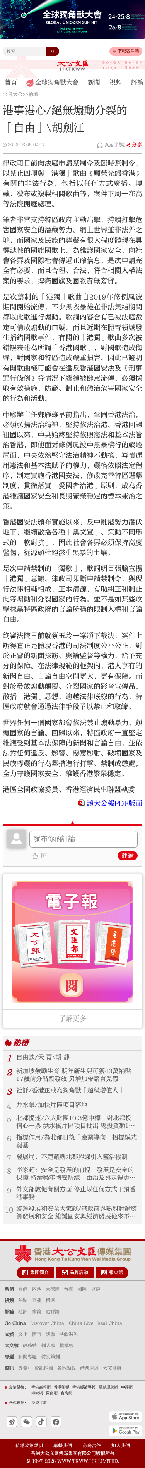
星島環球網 (108, 1387)
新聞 (9, 1289)
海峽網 (37, 1393)
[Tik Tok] (41, 1421)
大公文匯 (72, 65)
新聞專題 (27, 1356)
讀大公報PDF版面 (114, 803)
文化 (22, 1334)
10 (9, 1210)
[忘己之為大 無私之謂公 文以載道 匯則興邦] (122, 65)
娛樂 (50, 1334)
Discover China (47, 1323)
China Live (81, 1323)
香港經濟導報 (84, 1387)
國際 (82, 1289)
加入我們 (120, 1445)
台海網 (66, 1393)
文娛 (9, 1334)
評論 (127, 855)
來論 (36, 1312)
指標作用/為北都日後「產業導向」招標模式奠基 (76, 1141)
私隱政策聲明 (29, 1445)
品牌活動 (79, 1272)
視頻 (9, 1300)
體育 (36, 1334)
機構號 (66, 1345)
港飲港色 (68, 1334)
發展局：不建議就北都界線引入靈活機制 (72, 1156)
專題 (9, 1356)
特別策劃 (50, 1356)
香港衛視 (61, 1387)
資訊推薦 (43, 1368)
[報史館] (104, 1272)
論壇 (33, 94)
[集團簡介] (25, 1272)
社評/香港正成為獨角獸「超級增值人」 (70, 1090)
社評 (22, 1312)
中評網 (127, 1387)
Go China (15, 1323)
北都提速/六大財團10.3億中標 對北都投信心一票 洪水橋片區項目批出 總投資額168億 (76, 1122)
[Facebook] (56, 1421)
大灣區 (53, 1289)
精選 (50, 1300)
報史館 (116, 1272)
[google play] (125, 1430)
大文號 (12, 1345)
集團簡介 (39, 1272)
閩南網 (52, 1393)
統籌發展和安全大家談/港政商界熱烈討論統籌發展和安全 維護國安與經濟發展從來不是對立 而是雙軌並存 (76, 1213)
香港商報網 (41, 1387)
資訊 (9, 1368)
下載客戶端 (128, 50)
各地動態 (66, 1368)
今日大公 (13, 94)
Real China (109, 1323)
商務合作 (91, 1445)
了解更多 (73, 1019)
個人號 (48, 1345)
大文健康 (112, 1368)
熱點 (22, 1300)
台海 (68, 1289)
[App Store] (125, 1416)
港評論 (53, 1312)
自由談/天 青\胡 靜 (43, 1057)
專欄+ (24, 1368)
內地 (36, 1289)
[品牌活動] (65, 1272)
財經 (96, 1289)
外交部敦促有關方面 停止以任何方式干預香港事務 (76, 1193)
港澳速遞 (89, 1368)
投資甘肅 (39, 1403)
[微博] (12, 1421)
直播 (36, 1300)
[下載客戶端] (114, 51)
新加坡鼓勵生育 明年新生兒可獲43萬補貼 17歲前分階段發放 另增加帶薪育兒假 (73, 1075)
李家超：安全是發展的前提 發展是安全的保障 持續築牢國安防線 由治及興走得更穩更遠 (76, 1174)
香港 (22, 1289)
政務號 (30, 1345)
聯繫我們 (62, 1445)
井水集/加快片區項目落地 (51, 1104)
